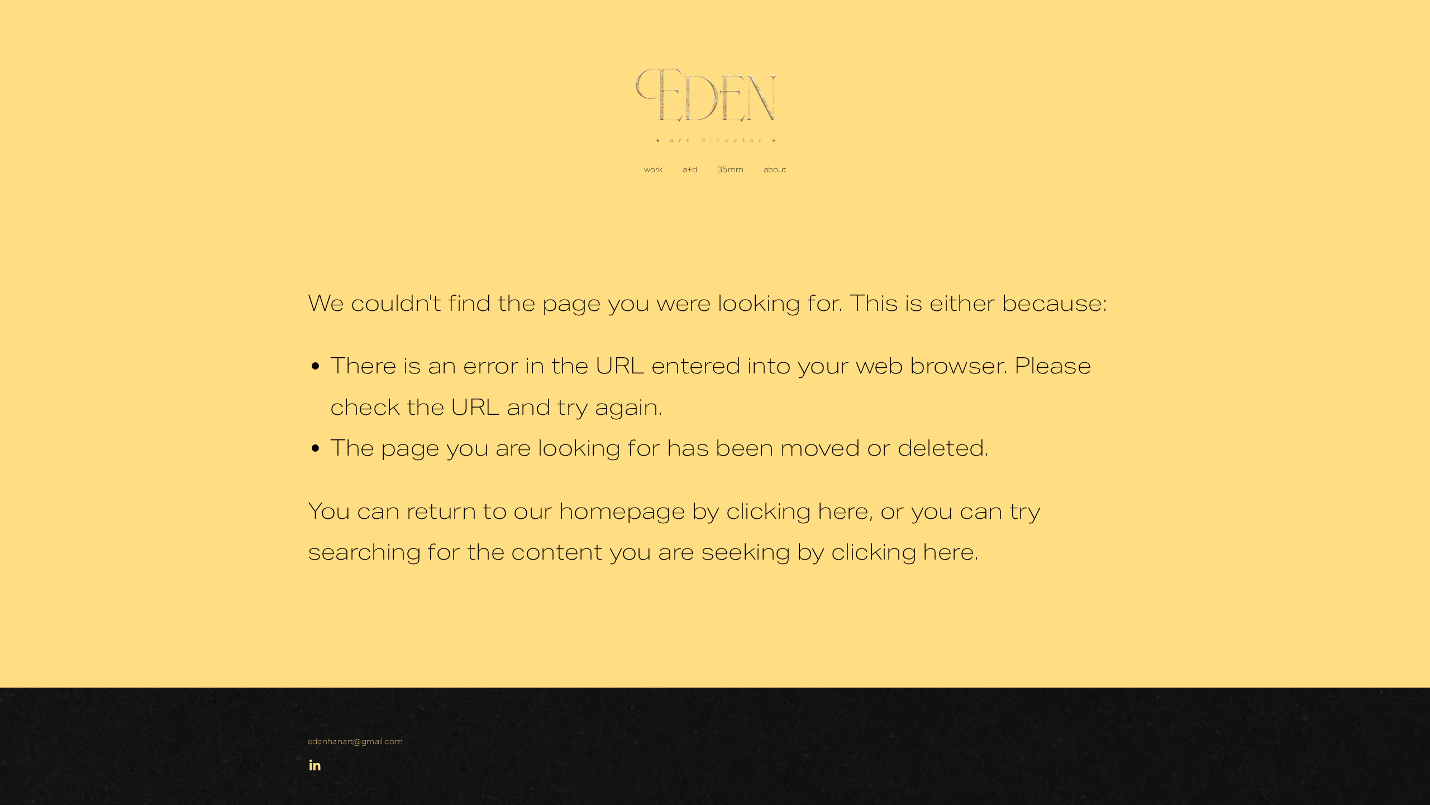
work (653, 169)
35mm (730, 169)
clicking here (797, 511)
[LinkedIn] (314, 765)
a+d (690, 169)
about (775, 169)
